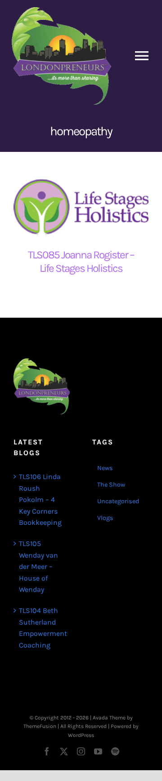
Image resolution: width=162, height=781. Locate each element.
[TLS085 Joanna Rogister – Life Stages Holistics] (81, 206)
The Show (111, 484)
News (105, 468)
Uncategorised (118, 501)
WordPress (81, 735)
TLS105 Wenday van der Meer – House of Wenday (38, 566)
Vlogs (105, 518)
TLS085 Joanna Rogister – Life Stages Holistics (81, 261)
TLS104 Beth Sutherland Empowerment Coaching (42, 627)
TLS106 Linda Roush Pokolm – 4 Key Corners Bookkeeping (40, 499)
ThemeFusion (39, 726)
